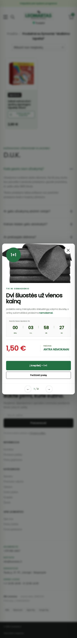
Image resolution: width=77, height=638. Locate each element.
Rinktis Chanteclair (38, 367)
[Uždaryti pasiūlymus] (68, 250)
